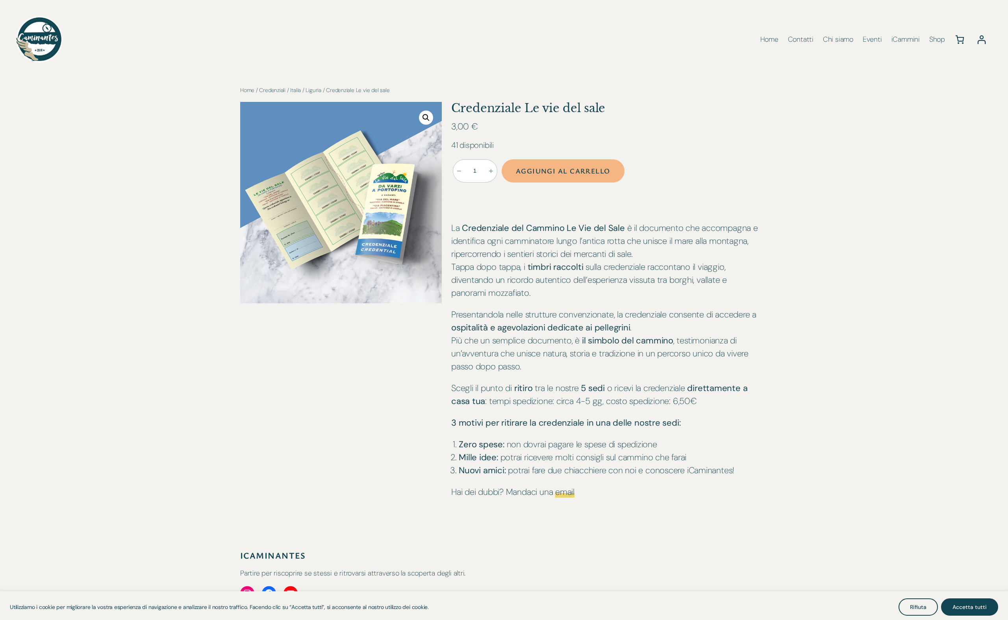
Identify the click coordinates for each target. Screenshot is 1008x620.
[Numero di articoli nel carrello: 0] (960, 39)
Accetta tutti (969, 607)
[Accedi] (981, 39)
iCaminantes (273, 555)
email (564, 492)
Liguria (313, 90)
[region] (504, 605)
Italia (295, 90)
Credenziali (272, 90)
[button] (426, 118)
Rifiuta (918, 607)
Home (247, 90)
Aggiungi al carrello (563, 170)
